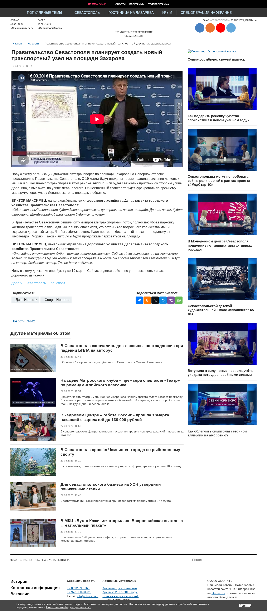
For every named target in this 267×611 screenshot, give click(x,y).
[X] (155, 300)
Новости (120, 4)
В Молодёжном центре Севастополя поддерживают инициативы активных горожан (220, 245)
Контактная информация (35, 588)
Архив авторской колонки (119, 588)
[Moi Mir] (163, 300)
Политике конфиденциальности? (68, 607)
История (18, 581)
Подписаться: (23, 293)
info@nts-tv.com (87, 596)
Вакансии (20, 594)
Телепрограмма (158, 4)
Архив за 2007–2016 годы (119, 592)
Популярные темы (44, 12)
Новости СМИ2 (23, 321)
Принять (245, 605)
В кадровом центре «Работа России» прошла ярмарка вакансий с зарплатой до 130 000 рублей (114, 417)
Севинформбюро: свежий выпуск (216, 59)
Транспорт (57, 283)
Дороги (17, 283)
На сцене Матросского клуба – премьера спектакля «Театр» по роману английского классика (120, 382)
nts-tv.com (218, 593)
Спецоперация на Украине (206, 12)
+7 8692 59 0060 (78, 588)
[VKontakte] (139, 300)
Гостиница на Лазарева (131, 12)
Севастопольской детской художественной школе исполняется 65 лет (221, 310)
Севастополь (87, 12)
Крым (167, 12)
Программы (137, 4)
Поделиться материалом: (157, 293)
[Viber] (171, 300)
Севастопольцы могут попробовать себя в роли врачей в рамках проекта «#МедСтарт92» (219, 180)
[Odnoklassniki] (147, 300)
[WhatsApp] (179, 300)
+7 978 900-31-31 (79, 592)
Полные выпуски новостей (120, 596)
